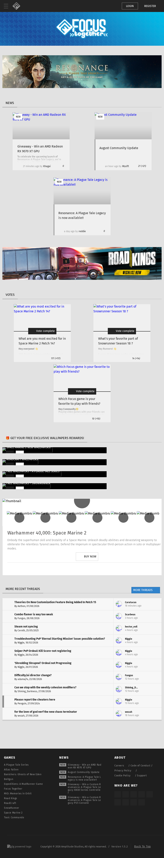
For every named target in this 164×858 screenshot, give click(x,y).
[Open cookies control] (112, 6)
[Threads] (125, 802)
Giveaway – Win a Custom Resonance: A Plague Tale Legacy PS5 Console (84, 800)
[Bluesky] (133, 802)
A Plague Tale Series (16, 764)
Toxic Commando (14, 817)
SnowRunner (11, 808)
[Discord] (109, 569)
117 (55, 358)
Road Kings (10, 798)
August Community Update (83, 772)
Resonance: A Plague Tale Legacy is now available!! (84, 778)
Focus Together (13, 788)
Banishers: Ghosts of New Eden (22, 774)
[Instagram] (64, 569)
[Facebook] (98, 569)
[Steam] (149, 794)
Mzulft (125, 166)
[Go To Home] (18, 6)
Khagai (47, 166)
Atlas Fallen (11, 769)
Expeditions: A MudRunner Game (23, 784)
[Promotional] (82, 87)
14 (136, 358)
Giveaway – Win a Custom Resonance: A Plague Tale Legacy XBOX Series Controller (84, 788)
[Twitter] (76, 569)
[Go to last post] (156, 604)
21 (142, 166)
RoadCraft (10, 803)
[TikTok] (133, 794)
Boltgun (8, 779)
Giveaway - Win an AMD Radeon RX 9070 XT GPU (84, 766)
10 (96, 418)
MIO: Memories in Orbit (17, 793)
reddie (82, 231)
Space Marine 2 (13, 812)
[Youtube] (87, 569)
